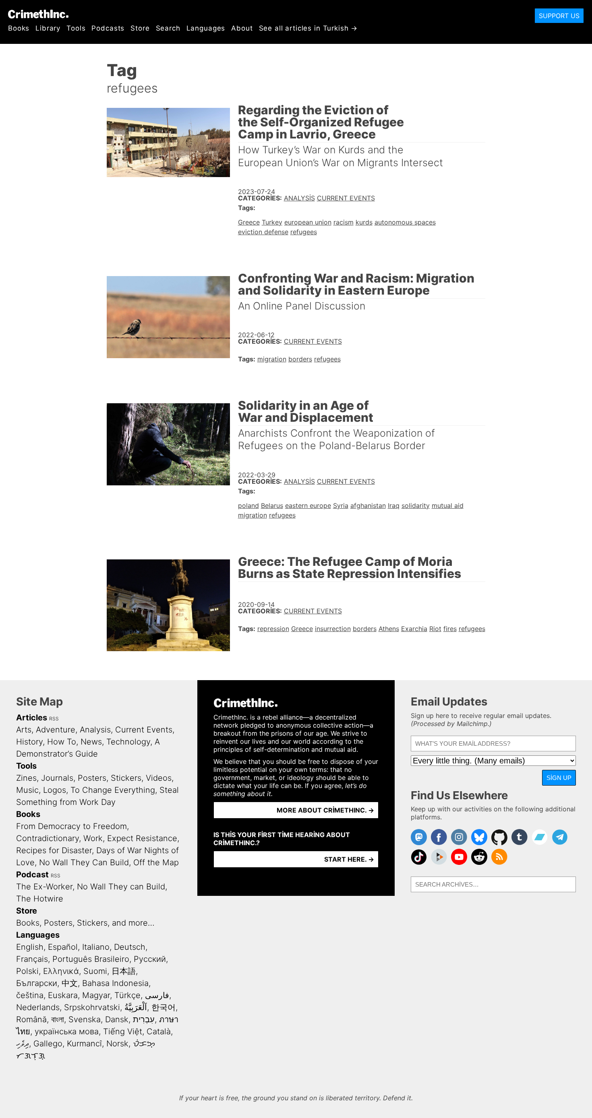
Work (93, 838)
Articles (31, 717)
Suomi (95, 971)
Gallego (47, 1043)
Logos (54, 790)
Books (18, 28)
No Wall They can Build (121, 886)
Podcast (32, 874)
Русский (150, 959)
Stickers (126, 778)
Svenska (84, 1019)
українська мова (67, 1031)
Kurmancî (84, 1043)
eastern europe (308, 505)
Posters (92, 778)
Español (63, 947)
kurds (364, 222)
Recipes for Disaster (54, 850)
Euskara (63, 995)
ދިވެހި (22, 1043)
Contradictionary (47, 838)
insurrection (333, 629)
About (242, 28)
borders (300, 359)
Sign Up (558, 777)
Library (47, 28)
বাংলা (57, 1019)
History (29, 742)
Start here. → (349, 859)
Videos (159, 778)
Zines (26, 778)
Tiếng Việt (122, 1031)
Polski (27, 971)
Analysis (299, 198)
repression (273, 629)
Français (32, 959)
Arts (23, 729)
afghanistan (368, 505)
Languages (206, 28)
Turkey (272, 222)
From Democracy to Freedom (71, 826)
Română (31, 1019)
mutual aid (448, 505)
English (29, 947)
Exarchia (414, 629)
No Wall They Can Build (84, 862)
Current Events (346, 198)
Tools (75, 28)
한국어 (163, 1007)
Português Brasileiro (90, 959)
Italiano (96, 947)
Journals (57, 778)
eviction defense (263, 232)
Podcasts (107, 28)
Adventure (55, 729)
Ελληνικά (61, 971)
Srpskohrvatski (92, 1007)
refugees (303, 232)
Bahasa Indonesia (115, 983)
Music (27, 790)
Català (159, 1031)
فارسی (157, 995)
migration (271, 359)
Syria (340, 505)
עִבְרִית (144, 1019)
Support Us (559, 16)
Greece (249, 222)
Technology (128, 742)
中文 (70, 983)
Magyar (96, 995)
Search (168, 28)
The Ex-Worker (44, 886)
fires (450, 629)
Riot (435, 629)
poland (248, 505)
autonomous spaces (405, 222)
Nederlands (38, 1007)
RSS (54, 719)
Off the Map (156, 862)
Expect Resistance (142, 838)
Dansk (116, 1019)
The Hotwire (39, 898)
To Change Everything (112, 790)
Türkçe (127, 995)
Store (139, 28)
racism (343, 222)
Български (36, 983)
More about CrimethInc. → (325, 810)
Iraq (393, 505)
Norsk (117, 1043)
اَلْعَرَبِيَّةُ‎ (135, 1007)
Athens (389, 629)
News (91, 742)
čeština (29, 995)
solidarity (416, 505)
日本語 (124, 971)
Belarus (272, 505)
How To (61, 742)
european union (307, 222)
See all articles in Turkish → (308, 28)
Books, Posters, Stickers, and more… (85, 923)
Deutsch (129, 947)
